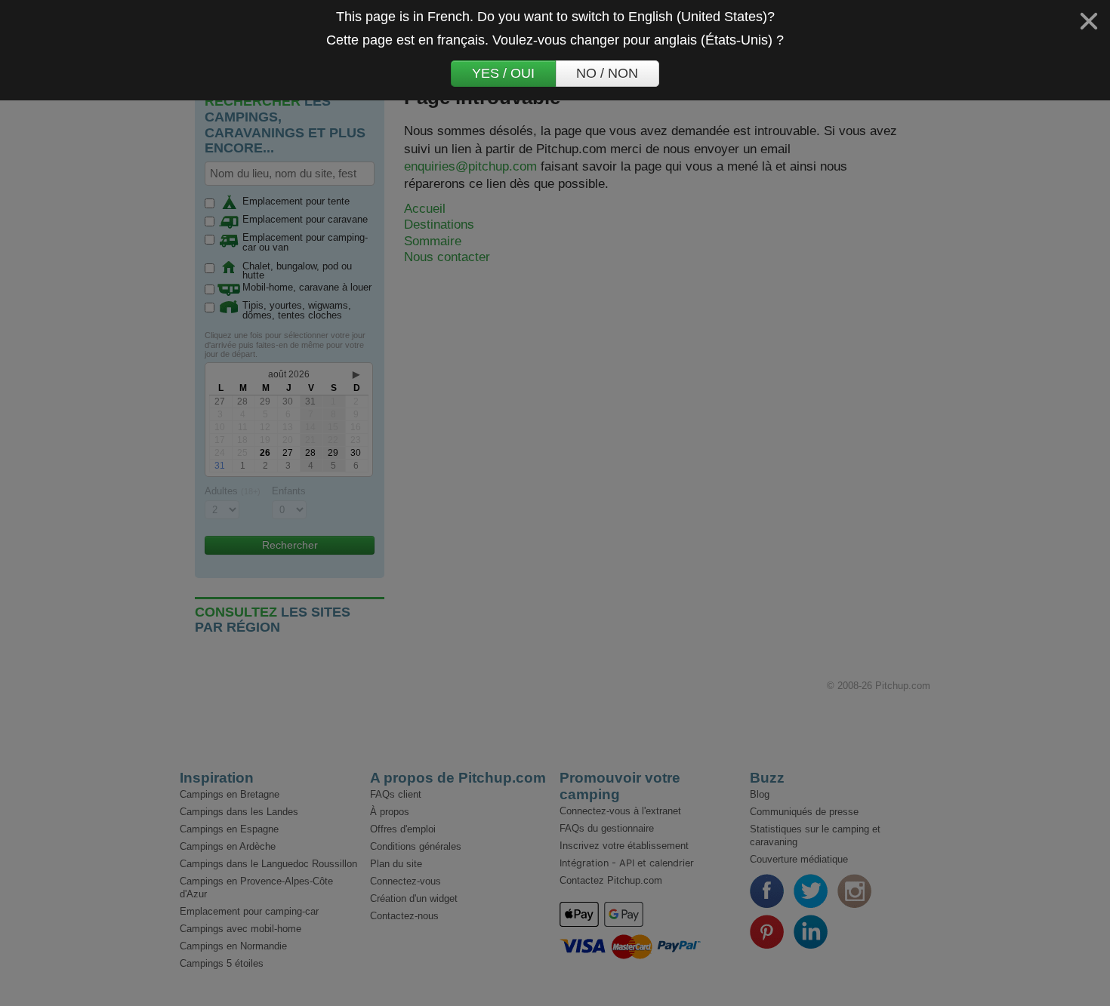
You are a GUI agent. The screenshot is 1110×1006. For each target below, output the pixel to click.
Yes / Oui (503, 73)
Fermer (1089, 21)
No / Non (607, 73)
